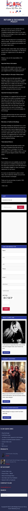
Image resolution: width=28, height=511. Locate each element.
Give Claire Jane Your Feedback (9, 478)
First (3, 257)
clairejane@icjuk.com (6, 487)
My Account (5, 446)
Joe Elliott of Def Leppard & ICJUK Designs (12, 437)
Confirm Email (6, 290)
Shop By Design (5, 433)
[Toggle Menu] (23, 14)
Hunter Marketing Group (14, 508)
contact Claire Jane (14, 49)
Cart (3, 444)
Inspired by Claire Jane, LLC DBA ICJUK (14, 4)
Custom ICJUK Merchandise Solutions (11, 439)
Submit (6, 309)
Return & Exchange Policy (8, 475)
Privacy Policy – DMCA (7, 473)
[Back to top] (23, 506)
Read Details (7, 417)
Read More (6, 352)
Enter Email (5, 284)
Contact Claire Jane (6, 441)
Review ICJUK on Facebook (8, 480)
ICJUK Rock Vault (6, 435)
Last (3, 264)
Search (20, 207)
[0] (16, 12)
